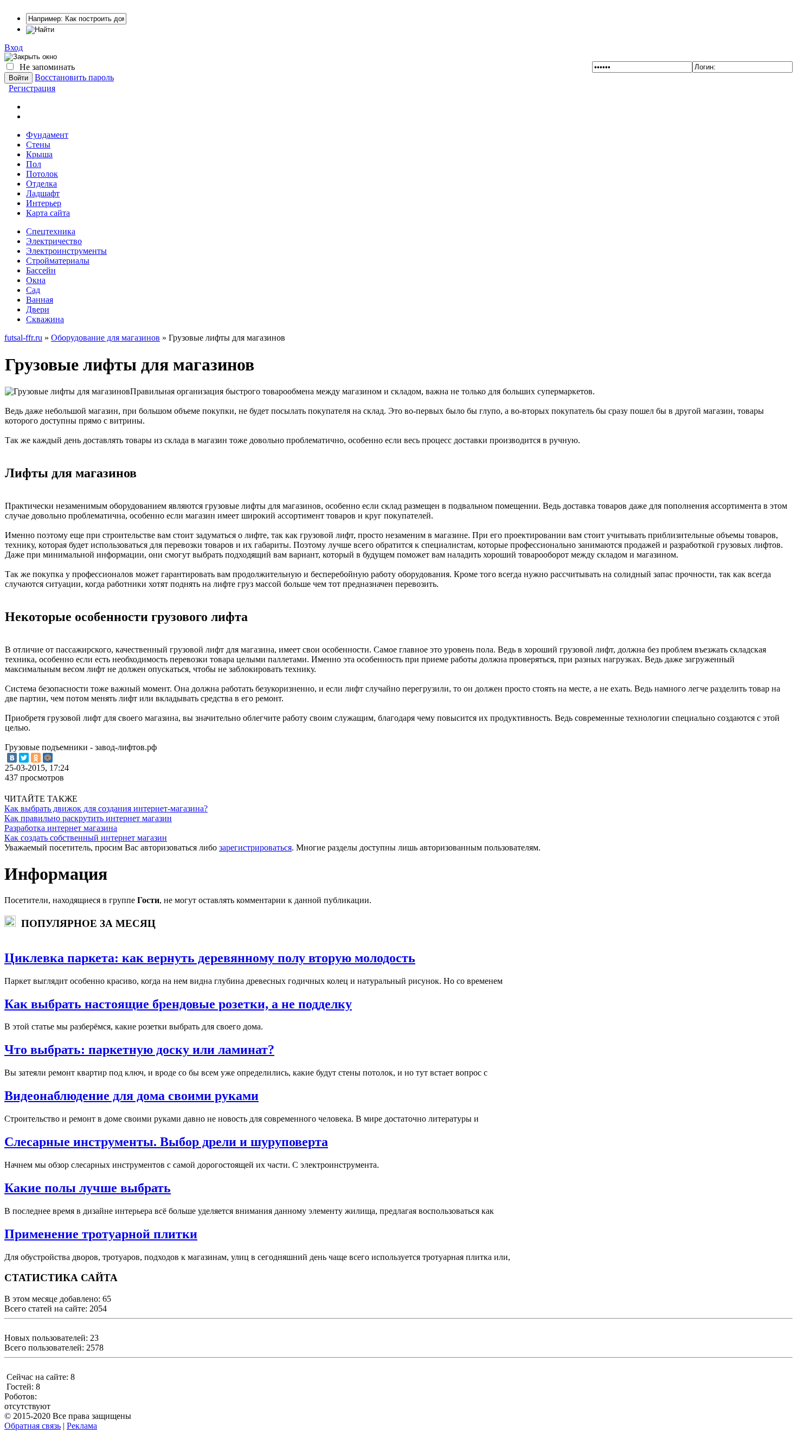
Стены (38, 144)
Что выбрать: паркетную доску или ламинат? (139, 1049)
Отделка (41, 183)
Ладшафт (43, 193)
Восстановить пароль (74, 77)
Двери (37, 309)
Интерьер (43, 203)
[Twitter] (24, 758)
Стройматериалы (57, 260)
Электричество (54, 241)
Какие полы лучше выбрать (87, 1188)
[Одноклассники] (36, 758)
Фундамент (47, 134)
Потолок (42, 173)
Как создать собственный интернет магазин (85, 837)
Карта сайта (48, 213)
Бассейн (41, 270)
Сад (33, 290)
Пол (33, 164)
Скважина (45, 319)
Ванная (39, 299)
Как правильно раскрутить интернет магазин (88, 818)
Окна (36, 280)
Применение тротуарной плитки (100, 1234)
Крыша (39, 154)
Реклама (82, 1425)
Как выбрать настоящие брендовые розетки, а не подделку (178, 1004)
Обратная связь (32, 1425)
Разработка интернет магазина (60, 828)
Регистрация (32, 88)
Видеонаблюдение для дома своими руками (131, 1096)
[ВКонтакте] (12, 758)
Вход (13, 47)
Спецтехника (50, 231)
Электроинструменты (66, 250)
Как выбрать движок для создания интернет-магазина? (106, 808)
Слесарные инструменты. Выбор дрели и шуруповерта (166, 1142)
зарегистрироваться (255, 847)
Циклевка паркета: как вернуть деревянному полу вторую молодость (209, 958)
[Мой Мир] (48, 758)
